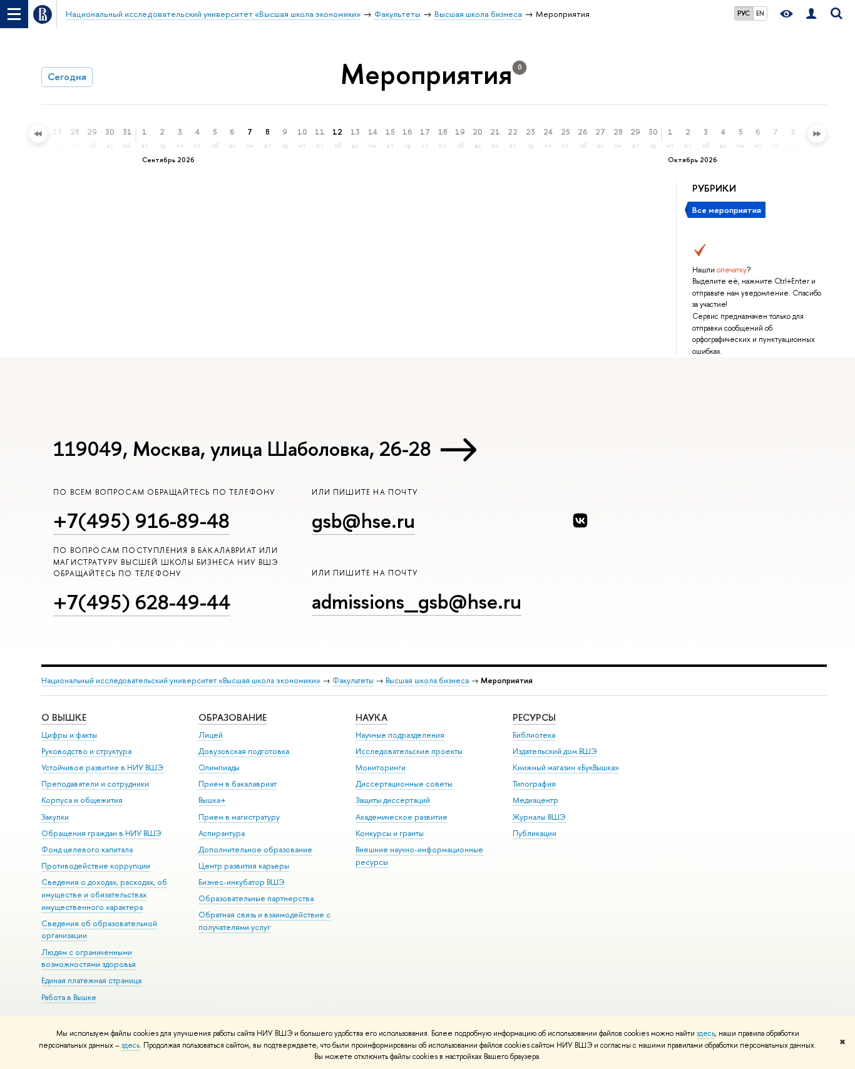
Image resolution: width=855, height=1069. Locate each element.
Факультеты (353, 680)
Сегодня (67, 76)
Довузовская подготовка (243, 751)
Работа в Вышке (68, 997)
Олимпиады (219, 767)
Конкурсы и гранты (390, 833)
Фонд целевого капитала (87, 849)
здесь (706, 1033)
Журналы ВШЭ (539, 817)
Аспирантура (221, 833)
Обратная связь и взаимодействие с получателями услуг (264, 920)
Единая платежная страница (91, 980)
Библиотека (534, 735)
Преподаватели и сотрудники (95, 783)
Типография (534, 783)
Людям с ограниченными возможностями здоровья (88, 958)
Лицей (210, 735)
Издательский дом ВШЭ (555, 751)
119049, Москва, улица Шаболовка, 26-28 (242, 448)
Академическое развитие (402, 817)
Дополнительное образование (255, 849)
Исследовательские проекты (409, 751)
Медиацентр (535, 800)
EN (760, 13)
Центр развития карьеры (243, 865)
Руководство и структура (86, 751)
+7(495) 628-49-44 (141, 602)
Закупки (55, 817)
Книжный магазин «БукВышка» (566, 767)
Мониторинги (381, 767)
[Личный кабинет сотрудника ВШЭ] (811, 14)
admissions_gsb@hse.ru (416, 601)
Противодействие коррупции (95, 865)
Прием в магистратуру (239, 817)
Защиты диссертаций (393, 800)
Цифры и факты (69, 735)
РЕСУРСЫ (534, 717)
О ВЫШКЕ (63, 717)
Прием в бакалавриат (237, 783)
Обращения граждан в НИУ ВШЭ (101, 833)
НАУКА (371, 717)
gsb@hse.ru (363, 520)
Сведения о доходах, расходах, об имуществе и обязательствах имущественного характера (104, 894)
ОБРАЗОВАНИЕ (232, 717)
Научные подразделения (400, 735)
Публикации (534, 833)
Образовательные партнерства (256, 898)
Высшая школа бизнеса (427, 680)
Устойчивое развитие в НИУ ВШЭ (102, 767)
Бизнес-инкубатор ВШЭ (241, 882)
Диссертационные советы (404, 783)
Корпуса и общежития (82, 800)
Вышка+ (212, 800)
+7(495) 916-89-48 (141, 520)
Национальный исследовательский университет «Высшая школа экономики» (180, 680)
